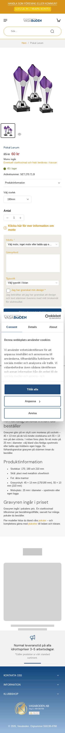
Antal (7, 210)
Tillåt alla (32, 389)
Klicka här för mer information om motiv (31, 227)
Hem (24, 43)
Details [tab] (32, 326)
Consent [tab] (11, 326)
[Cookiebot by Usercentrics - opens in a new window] (46, 316)
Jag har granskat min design (28, 289)
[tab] (8, 130)
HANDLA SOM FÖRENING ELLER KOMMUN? (32, 3)
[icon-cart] (57, 20)
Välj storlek (9, 192)
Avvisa (32, 413)
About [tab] (53, 326)
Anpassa (30, 401)
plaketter (32, 524)
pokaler (42, 520)
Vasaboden (23, 726)
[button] (32, 240)
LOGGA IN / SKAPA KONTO (33, 8)
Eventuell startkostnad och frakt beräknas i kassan (30, 162)
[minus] (7, 218)
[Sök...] (52, 31)
